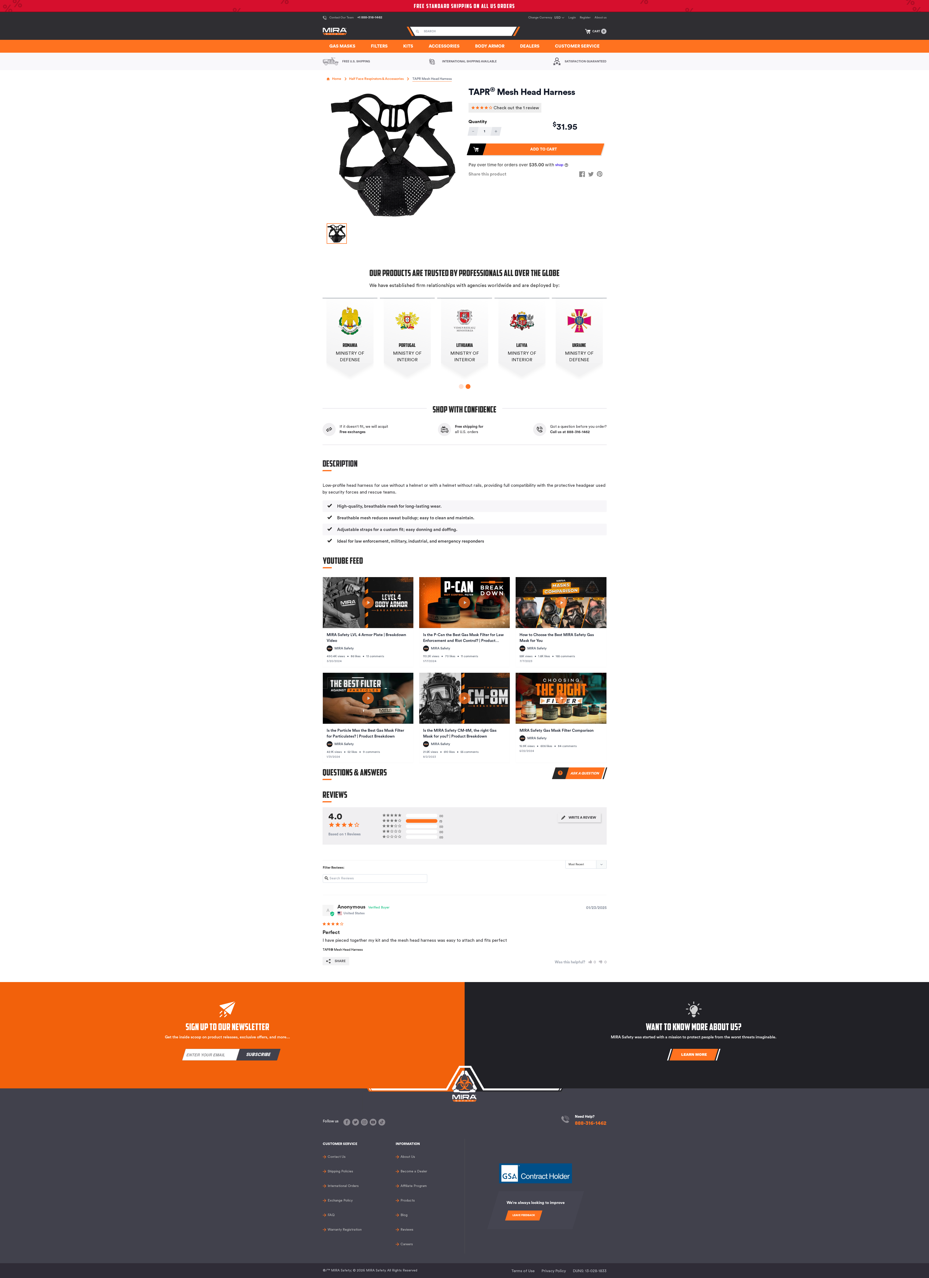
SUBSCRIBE (258, 1054)
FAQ (331, 1215)
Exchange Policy (340, 1200)
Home (336, 79)
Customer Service (577, 46)
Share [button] (340, 961)
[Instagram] (364, 1122)
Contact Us (337, 1157)
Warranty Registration (345, 1229)
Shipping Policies (340, 1171)
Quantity (478, 121)
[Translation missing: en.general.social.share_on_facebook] (582, 174)
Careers (407, 1244)
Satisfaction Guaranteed (585, 61)
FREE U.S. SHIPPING (356, 61)
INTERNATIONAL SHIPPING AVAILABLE (469, 61)
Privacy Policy (554, 1271)
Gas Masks (342, 46)
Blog (404, 1215)
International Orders (343, 1186)
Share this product (487, 174)
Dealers (529, 46)
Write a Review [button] (582, 817)
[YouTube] (373, 1122)
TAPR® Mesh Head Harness (343, 949)
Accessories (444, 46)
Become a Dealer (414, 1171)
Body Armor (489, 46)
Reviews (407, 1229)
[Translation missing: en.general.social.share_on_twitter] (591, 174)
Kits (408, 46)
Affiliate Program (414, 1186)
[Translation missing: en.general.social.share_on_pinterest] (600, 174)
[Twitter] (355, 1122)
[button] (595, 31)
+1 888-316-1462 (369, 17)
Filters (379, 46)
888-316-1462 (590, 1123)
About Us (408, 1157)
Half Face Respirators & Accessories (376, 79)
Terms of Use (523, 1271)
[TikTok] (381, 1122)
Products (408, 1200)
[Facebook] (346, 1122)
